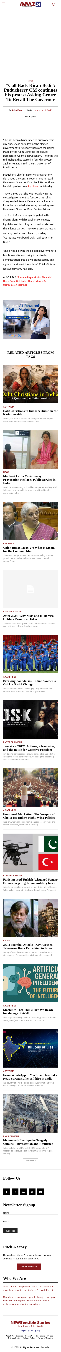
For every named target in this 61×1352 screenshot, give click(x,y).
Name (6, 1213)
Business (8, 544)
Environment (11, 1136)
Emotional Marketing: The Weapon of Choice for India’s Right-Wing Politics (29, 815)
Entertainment (12, 742)
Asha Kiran (17, 110)
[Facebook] (6, 1191)
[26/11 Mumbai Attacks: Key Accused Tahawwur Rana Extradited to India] (30, 918)
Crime (6, 941)
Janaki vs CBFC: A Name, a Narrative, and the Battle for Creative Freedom (29, 747)
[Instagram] (15, 1191)
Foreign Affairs (12, 612)
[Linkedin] (23, 1191)
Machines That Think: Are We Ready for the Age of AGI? (28, 1011)
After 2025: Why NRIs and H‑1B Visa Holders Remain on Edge (28, 617)
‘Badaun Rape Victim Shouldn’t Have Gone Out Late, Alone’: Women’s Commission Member (28, 281)
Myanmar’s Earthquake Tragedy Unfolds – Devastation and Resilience (28, 1142)
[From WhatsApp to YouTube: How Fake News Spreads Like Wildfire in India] (30, 1048)
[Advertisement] (30, 40)
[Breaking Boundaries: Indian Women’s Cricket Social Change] (30, 654)
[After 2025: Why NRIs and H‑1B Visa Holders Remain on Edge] (30, 589)
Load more (29, 1160)
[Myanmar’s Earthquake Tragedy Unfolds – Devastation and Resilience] (30, 1113)
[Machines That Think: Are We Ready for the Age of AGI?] (30, 983)
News (30, 81)
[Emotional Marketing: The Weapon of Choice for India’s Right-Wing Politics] (30, 787)
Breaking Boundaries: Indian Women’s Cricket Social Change (29, 682)
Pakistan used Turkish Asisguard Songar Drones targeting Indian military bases (30, 881)
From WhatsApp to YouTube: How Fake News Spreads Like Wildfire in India (30, 1076)
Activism (8, 407)
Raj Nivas (33, 186)
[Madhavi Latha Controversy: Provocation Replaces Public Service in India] (30, 449)
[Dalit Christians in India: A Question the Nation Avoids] (30, 384)
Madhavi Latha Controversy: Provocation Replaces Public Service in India (29, 479)
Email (5, 1221)
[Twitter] (32, 1191)
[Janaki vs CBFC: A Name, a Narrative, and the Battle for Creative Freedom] (30, 719)
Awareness (10, 677)
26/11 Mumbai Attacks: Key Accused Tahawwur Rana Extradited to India (28, 946)
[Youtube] (40, 1191)
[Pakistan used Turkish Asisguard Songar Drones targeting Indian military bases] (30, 853)
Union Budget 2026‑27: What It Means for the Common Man (29, 549)
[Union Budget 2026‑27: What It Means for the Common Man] (30, 521)
